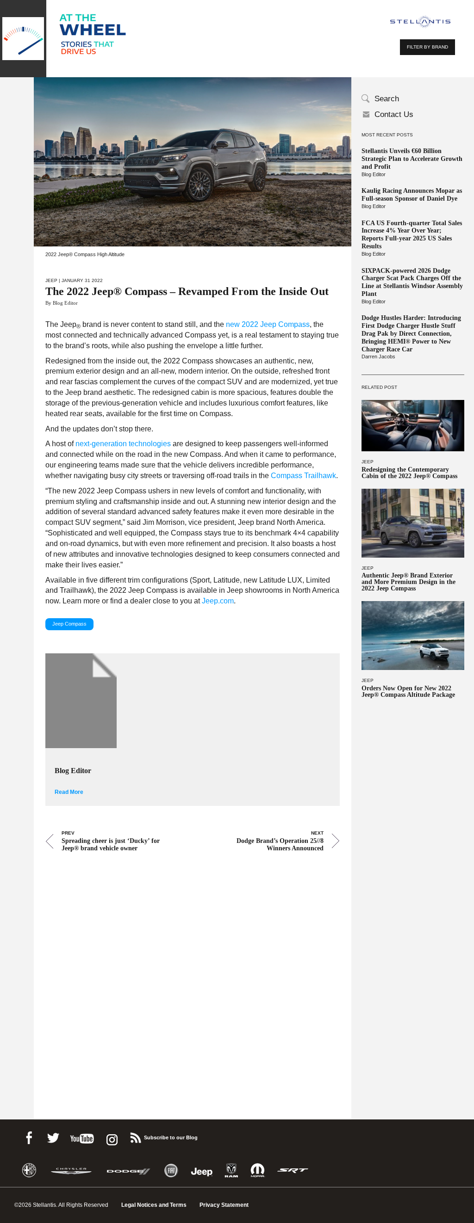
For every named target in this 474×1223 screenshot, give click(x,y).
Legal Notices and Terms (154, 1205)
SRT (293, 1170)
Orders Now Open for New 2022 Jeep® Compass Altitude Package (408, 691)
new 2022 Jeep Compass (268, 324)
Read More (69, 792)
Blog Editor (374, 174)
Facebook (28, 1136)
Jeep (368, 461)
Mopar (257, 1170)
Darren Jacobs (378, 356)
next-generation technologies (123, 444)
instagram (111, 1136)
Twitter (52, 1136)
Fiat (171, 1170)
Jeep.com (218, 601)
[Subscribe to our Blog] (135, 1136)
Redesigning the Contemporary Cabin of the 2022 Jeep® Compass (409, 473)
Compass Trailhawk (303, 475)
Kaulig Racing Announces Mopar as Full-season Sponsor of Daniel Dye (412, 194)
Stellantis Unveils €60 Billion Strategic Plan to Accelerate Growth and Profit (412, 158)
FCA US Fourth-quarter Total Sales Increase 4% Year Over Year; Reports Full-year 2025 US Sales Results (412, 235)
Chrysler (71, 1170)
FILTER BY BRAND (427, 46)
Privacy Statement (224, 1205)
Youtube (81, 1136)
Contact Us (393, 114)
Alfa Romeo (29, 1170)
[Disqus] (192, 972)
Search (386, 98)
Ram (231, 1170)
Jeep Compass (69, 624)
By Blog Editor (61, 303)
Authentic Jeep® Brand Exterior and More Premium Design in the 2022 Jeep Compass (408, 582)
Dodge (129, 1170)
